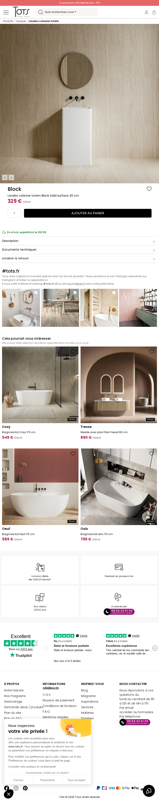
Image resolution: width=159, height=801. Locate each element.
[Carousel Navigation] (8, 177)
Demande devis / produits (23, 707)
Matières (87, 713)
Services (87, 707)
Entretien (87, 718)
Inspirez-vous (92, 684)
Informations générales (54, 686)
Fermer (18, 780)
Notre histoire (14, 690)
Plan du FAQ (13, 718)
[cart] (154, 12)
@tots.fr (80, 283)
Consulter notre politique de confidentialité (32, 766)
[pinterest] (25, 788)
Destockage (13, 701)
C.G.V (47, 695)
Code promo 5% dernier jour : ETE (79, 3)
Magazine (88, 696)
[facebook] (6, 788)
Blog (84, 690)
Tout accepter (77, 780)
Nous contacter (133, 684)
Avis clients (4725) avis (40, 608)
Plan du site (12, 713)
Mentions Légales (55, 717)
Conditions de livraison (60, 706)
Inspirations (89, 701)
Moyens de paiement (58, 700)
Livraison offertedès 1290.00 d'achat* (40, 578)
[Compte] (146, 12)
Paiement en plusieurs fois (119, 576)
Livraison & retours (15, 258)
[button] (9, 794)
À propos (11, 684)
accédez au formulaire (136, 712)
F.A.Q (46, 711)
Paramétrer (47, 780)
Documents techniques (19, 249)
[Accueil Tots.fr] (21, 12)
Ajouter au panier (87, 213)
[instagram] (16, 788)
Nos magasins (15, 696)
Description (10, 241)
